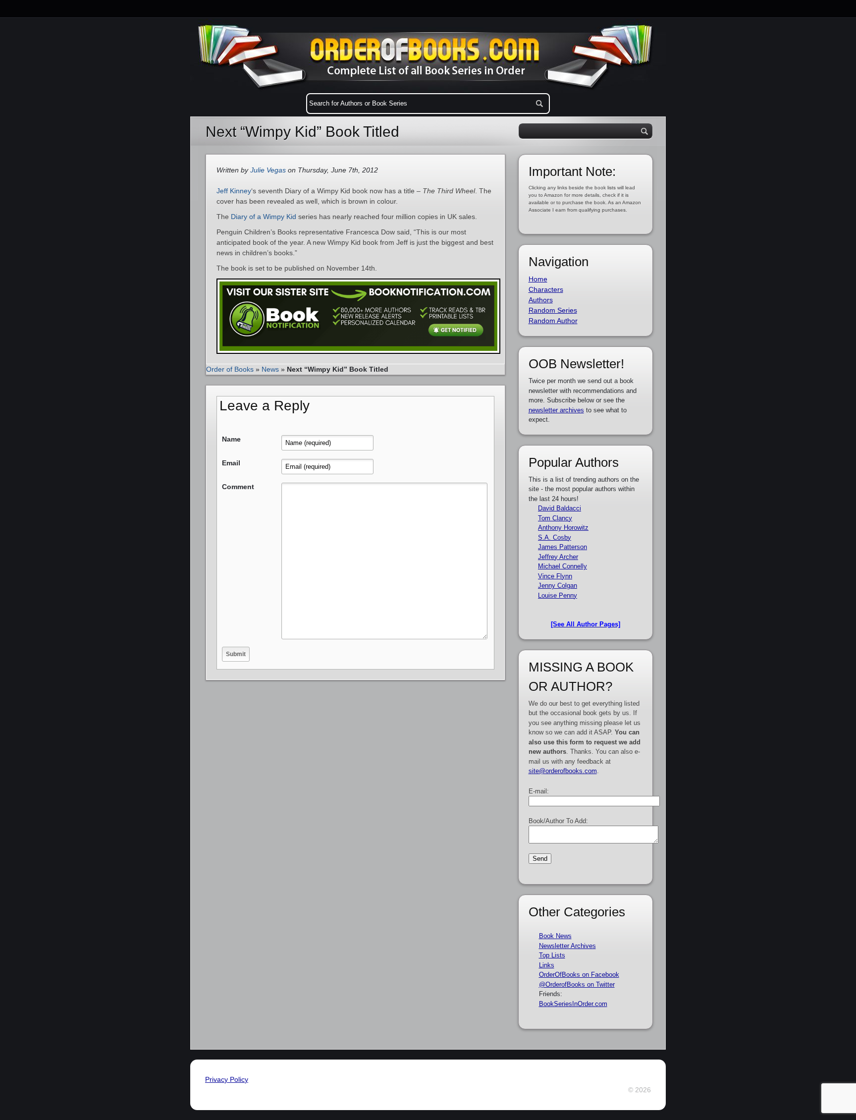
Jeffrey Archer (558, 556)
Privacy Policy (226, 1079)
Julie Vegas (268, 170)
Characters (546, 289)
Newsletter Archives (567, 946)
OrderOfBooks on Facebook (579, 974)
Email (231, 463)
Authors (541, 300)
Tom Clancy (555, 518)
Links (546, 965)
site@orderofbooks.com (563, 771)
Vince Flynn (555, 576)
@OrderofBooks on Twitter (577, 984)
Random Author (553, 321)
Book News (555, 936)
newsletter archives (556, 410)
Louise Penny (557, 595)
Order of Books (230, 369)
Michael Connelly (562, 566)
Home (538, 279)
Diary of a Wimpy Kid (263, 217)
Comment (238, 487)
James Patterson (562, 547)
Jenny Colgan (557, 585)
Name (231, 439)
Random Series (553, 310)
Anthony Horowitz (563, 527)
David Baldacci (559, 508)
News (270, 369)
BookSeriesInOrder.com (573, 1004)
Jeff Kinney (233, 191)
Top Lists (552, 955)
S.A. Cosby (554, 537)
